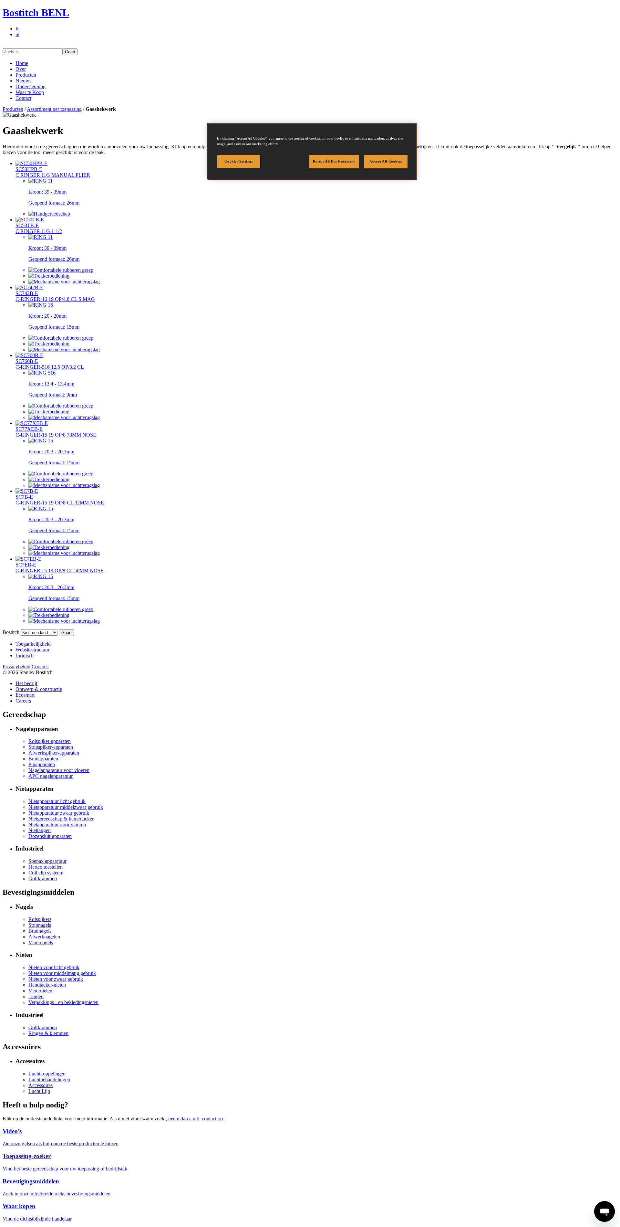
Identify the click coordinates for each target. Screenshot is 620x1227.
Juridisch (25, 655)
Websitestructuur (32, 649)
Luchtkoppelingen (47, 1073)
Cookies (40, 666)
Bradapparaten (43, 758)
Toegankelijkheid (33, 644)
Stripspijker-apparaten (50, 747)
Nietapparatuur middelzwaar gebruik (65, 807)
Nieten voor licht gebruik (53, 967)
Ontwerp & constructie (39, 689)
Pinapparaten (41, 764)
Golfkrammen (42, 878)
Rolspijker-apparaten (49, 741)
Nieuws (23, 80)
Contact (23, 98)
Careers (23, 700)
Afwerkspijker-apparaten (53, 753)
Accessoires (40, 1085)
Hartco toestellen (45, 867)
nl (17, 34)
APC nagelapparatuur (50, 776)
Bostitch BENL (36, 12)
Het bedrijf (26, 683)
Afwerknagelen (44, 936)
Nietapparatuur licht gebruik (57, 801)
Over (21, 69)
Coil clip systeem (45, 872)
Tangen (36, 996)
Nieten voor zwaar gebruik (55, 979)
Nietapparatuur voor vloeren (57, 824)
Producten (26, 75)
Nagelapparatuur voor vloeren (58, 770)
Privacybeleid (16, 666)
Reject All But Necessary (334, 161)
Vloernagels (40, 942)
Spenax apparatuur (47, 861)
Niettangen (39, 830)
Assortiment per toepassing (54, 109)
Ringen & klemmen (48, 1033)
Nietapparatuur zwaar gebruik (58, 813)
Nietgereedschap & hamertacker (61, 818)
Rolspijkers (39, 919)
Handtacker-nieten (47, 985)
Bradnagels (39, 931)
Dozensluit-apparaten (50, 836)
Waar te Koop (30, 92)
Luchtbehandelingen (49, 1079)
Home (22, 63)
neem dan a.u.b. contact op (195, 1118)
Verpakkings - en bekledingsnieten (63, 1002)
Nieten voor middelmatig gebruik (62, 973)
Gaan (70, 51)
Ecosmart (25, 695)
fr (17, 28)
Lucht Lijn (39, 1091)
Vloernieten (40, 990)
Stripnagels (39, 925)
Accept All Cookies (385, 161)
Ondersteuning (31, 86)
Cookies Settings (238, 161)
